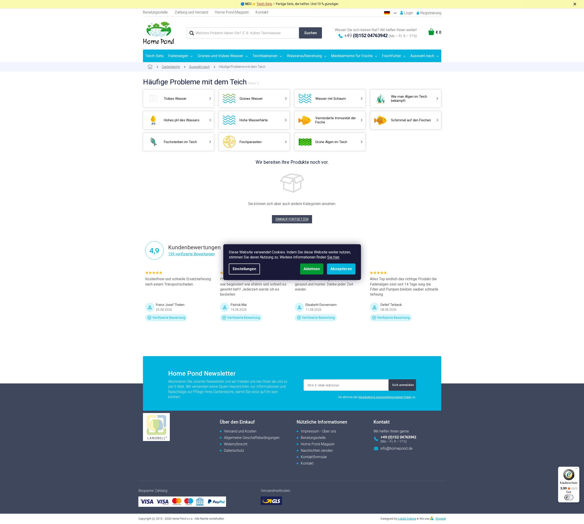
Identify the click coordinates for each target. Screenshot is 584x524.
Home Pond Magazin (232, 12)
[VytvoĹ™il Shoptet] (432, 518)
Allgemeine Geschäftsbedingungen (251, 437)
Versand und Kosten (240, 431)
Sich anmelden (403, 385)
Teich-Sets (264, 4)
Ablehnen (312, 269)
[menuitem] (154, 56)
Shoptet (440, 518)
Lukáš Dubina (407, 518)
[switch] (568, 497)
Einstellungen (244, 269)
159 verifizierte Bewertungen (191, 254)
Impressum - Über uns (318, 431)
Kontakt (262, 12)
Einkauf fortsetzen (292, 219)
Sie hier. (333, 257)
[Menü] (576, 469)
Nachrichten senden (317, 450)
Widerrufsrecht (235, 444)
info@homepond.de (396, 448)
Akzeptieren (341, 269)
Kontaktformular (314, 457)
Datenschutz (234, 450)
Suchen (310, 33)
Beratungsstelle (155, 12)
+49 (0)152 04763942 (398, 437)
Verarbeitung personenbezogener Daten (384, 397)
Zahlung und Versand (191, 12)
